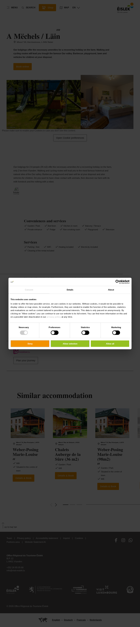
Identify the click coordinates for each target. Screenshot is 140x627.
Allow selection (70, 343)
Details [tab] (70, 290)
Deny (30, 343)
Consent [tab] (29, 290)
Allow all (110, 343)
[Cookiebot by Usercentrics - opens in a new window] (117, 282)
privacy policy (54, 317)
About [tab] (111, 290)
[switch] (55, 333)
